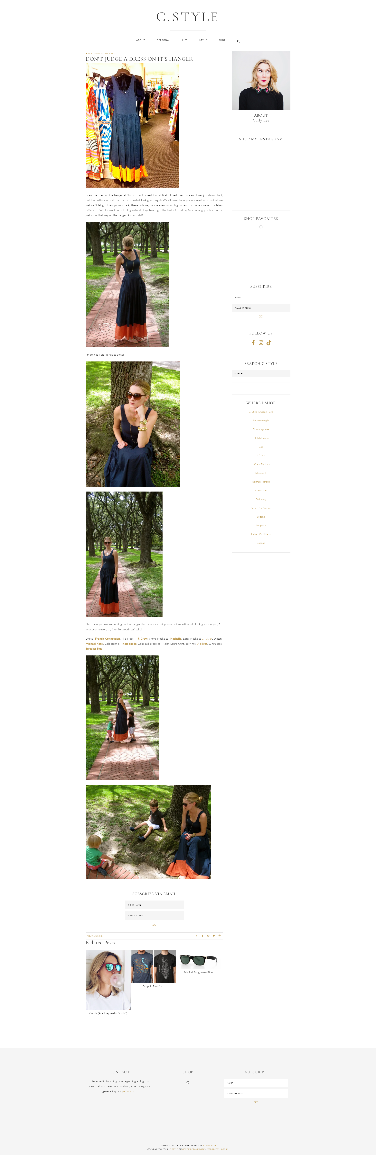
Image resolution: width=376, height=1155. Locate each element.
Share (208, 936)
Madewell (261, 473)
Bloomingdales (261, 429)
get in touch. (129, 1091)
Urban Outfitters (261, 534)
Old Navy (261, 499)
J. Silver (207, 638)
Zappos (261, 542)
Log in (225, 1149)
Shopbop (261, 525)
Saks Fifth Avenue (261, 508)
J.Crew (261, 455)
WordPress (213, 1149)
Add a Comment (96, 936)
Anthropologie (261, 420)
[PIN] (219, 936)
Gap (261, 446)
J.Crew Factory (261, 464)
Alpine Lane (209, 1145)
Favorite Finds (94, 53)
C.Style (188, 16)
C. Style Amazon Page (261, 411)
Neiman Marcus (261, 481)
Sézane (261, 516)
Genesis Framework (193, 1149)
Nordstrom (261, 490)
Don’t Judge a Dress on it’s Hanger (139, 59)
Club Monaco (260, 438)
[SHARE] (196, 936)
